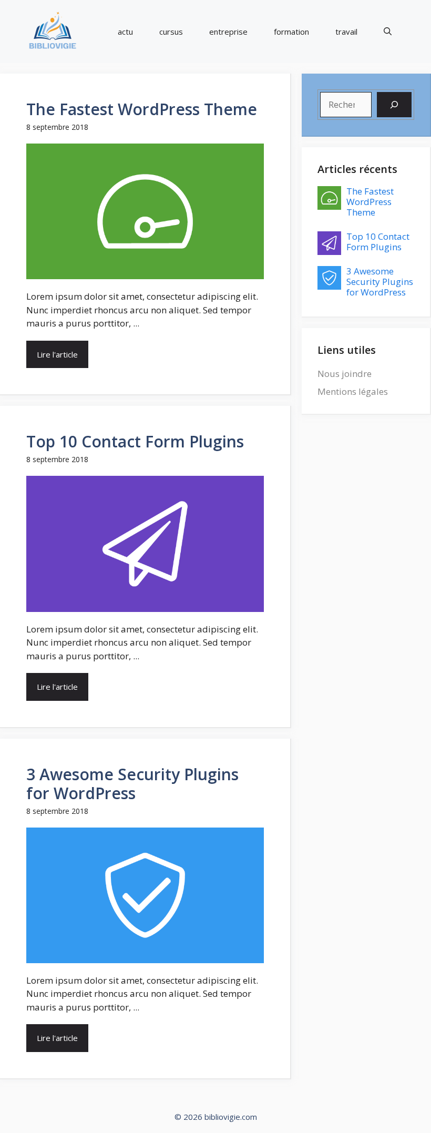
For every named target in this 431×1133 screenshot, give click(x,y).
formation (291, 31)
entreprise (228, 31)
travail (346, 31)
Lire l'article (57, 354)
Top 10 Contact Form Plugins (135, 441)
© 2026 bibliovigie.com (216, 1116)
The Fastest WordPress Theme (141, 109)
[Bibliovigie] (52, 31)
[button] (388, 32)
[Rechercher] (394, 104)
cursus (171, 31)
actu (125, 31)
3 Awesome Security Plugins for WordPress (132, 783)
